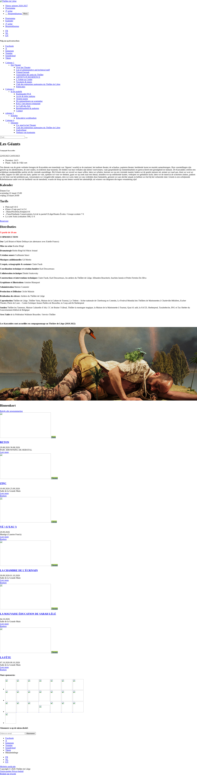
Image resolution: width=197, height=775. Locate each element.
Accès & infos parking (25, 96)
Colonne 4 (9, 120)
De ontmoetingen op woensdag (29, 101)
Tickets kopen (22, 99)
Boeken (3, 496)
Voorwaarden (6, 771)
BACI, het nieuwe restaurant (28, 103)
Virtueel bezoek (22, 72)
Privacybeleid (17, 771)
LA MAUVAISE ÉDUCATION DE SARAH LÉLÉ (28, 613)
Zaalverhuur (21, 130)
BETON (4, 442)
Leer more (4, 452)
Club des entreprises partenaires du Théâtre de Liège (38, 84)
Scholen (14, 115)
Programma (10, 8)
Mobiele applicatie (8, 766)
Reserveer (4, 221)
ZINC (3, 483)
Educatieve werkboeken (26, 118)
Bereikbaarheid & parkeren (27, 108)
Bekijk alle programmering (11, 411)
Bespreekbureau (15, 13)
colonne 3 (9, 113)
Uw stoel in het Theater (26, 125)
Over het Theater (23, 67)
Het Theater (16, 65)
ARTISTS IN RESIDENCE (28, 77)
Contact (19, 111)
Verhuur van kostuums (25, 132)
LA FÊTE (5, 657)
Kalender (9, 21)
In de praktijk (16, 91)
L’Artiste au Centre (24, 79)
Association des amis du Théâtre (29, 75)
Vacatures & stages (24, 82)
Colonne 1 (9, 62)
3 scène (8, 11)
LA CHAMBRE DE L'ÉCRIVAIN (19, 570)
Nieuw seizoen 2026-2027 (16, 6)
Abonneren (30, 733)
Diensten (14, 123)
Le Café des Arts (23, 106)
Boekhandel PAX (23, 94)
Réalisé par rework (8, 774)
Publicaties (20, 87)
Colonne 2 (9, 89)
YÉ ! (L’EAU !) (8, 526)
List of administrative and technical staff (33, 70)
